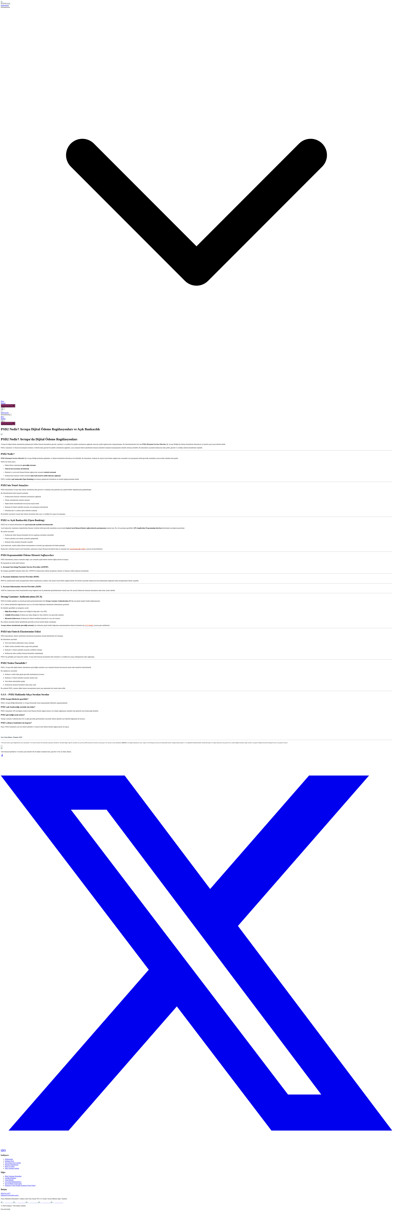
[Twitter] (196, 1148)
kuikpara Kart (9, 1161)
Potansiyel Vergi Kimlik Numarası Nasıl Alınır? (20, 1185)
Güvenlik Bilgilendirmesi (13, 1182)
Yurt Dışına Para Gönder (13, 1163)
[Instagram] (2, 1151)
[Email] (4, 1151)
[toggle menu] (1, 411)
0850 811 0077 (6, 1193)
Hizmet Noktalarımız (11, 1165)
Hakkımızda (5, 5)
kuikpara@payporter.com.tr (10, 1195)
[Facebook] (2, 756)
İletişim (3, 403)
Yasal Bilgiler (9, 1180)
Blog (2, 401)
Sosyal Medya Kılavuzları (13, 1183)
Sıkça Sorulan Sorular (12, 1168)
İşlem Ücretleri (9, 1166)
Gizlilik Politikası (10, 1178)
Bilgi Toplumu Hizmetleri (13, 1176)
